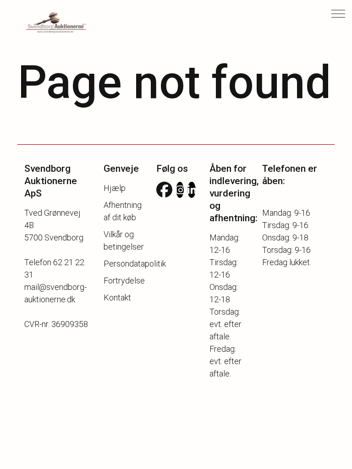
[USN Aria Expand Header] (338, 13)
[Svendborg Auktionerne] (49, 23)
